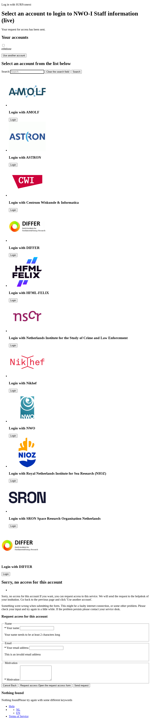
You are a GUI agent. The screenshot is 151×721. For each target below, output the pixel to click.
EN (18, 713)
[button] (3, 45)
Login (13, 119)
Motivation (12, 679)
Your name (12, 628)
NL (18, 709)
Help (12, 706)
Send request (81, 685)
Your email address (16, 647)
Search (5, 71)
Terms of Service (19, 716)
